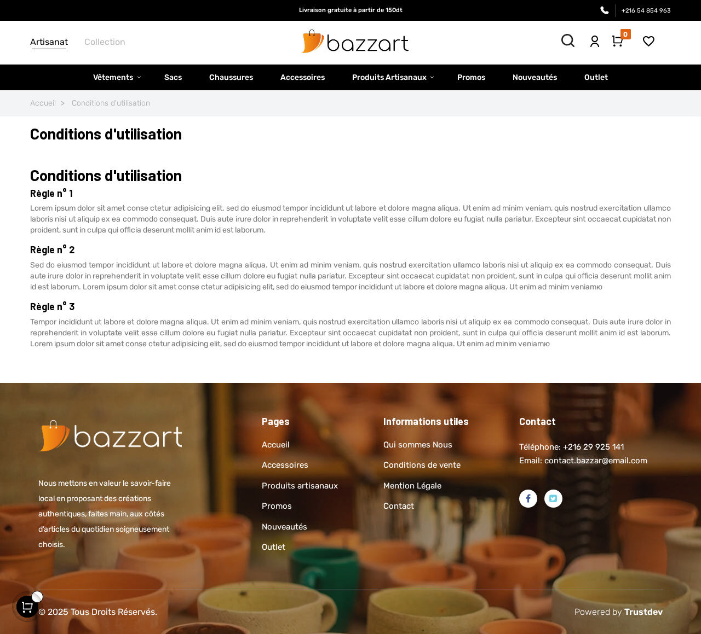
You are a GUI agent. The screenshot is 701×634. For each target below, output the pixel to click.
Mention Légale (412, 486)
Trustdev (643, 612)
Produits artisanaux (300, 486)
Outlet (273, 547)
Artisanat (49, 42)
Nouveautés (284, 527)
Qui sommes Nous (417, 445)
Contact (398, 506)
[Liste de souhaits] (648, 41)
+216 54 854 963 (646, 10)
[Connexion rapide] (594, 37)
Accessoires (285, 465)
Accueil (276, 445)
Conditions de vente (422, 465)
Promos (277, 506)
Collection (104, 42)
